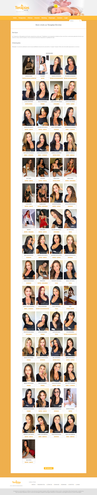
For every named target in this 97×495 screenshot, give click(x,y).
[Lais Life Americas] (70, 151)
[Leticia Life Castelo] (70, 99)
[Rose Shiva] (42, 279)
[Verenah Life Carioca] (42, 253)
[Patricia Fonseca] (70, 407)
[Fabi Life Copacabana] (28, 330)
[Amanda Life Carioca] (42, 125)
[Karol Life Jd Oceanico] (42, 151)
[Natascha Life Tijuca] (56, 279)
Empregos (52, 18)
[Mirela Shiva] (70, 176)
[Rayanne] (42, 74)
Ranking (44, 18)
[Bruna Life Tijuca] (70, 279)
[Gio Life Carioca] (42, 407)
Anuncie (37, 18)
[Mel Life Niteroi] (56, 355)
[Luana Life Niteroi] (28, 99)
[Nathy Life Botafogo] (56, 125)
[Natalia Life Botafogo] (70, 253)
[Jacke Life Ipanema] (42, 330)
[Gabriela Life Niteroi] (56, 151)
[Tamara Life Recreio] (56, 74)
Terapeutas (22, 18)
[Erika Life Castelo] (70, 355)
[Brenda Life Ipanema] (28, 381)
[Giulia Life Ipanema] (42, 99)
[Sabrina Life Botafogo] (42, 355)
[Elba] (70, 304)
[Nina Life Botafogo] (28, 253)
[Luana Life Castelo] (56, 381)
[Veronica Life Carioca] (28, 432)
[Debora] (28, 227)
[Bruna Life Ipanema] (28, 355)
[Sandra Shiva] (42, 202)
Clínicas (30, 18)
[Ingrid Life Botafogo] (28, 279)
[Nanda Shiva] (28, 202)
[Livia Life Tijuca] (56, 330)
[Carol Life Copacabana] (56, 99)
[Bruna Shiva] (56, 176)
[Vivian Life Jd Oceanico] (70, 125)
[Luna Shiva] (42, 227)
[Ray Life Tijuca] (70, 227)
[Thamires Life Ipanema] (28, 407)
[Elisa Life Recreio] (42, 304)
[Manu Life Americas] (70, 432)
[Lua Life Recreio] (70, 330)
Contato (59, 18)
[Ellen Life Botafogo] (56, 407)
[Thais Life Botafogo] (56, 432)
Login (66, 18)
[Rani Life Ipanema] (42, 381)
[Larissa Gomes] (28, 74)
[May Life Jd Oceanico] (70, 381)
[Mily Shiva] (28, 176)
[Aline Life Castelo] (56, 202)
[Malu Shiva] (28, 458)
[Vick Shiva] (42, 176)
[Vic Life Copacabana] (56, 227)
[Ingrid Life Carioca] (28, 125)
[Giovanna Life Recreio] (70, 74)
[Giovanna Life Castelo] (56, 253)
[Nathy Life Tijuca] (56, 304)
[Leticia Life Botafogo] (70, 202)
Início (15, 18)
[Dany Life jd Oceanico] (28, 151)
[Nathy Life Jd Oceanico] (28, 304)
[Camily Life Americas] (42, 432)
